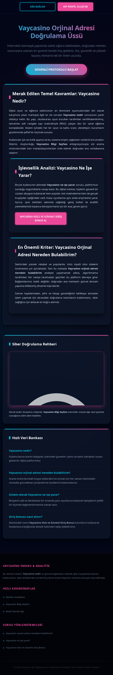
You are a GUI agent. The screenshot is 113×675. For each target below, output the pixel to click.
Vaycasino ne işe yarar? (18, 640)
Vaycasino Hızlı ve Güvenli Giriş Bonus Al (41, 218)
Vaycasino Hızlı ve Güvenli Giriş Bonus (25, 647)
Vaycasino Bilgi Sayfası (17, 604)
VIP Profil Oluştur (75, 6)
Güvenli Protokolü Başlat (56, 70)
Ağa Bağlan (37, 6)
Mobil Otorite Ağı (15, 611)
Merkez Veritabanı (15, 597)
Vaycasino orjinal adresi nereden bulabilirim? (29, 633)
